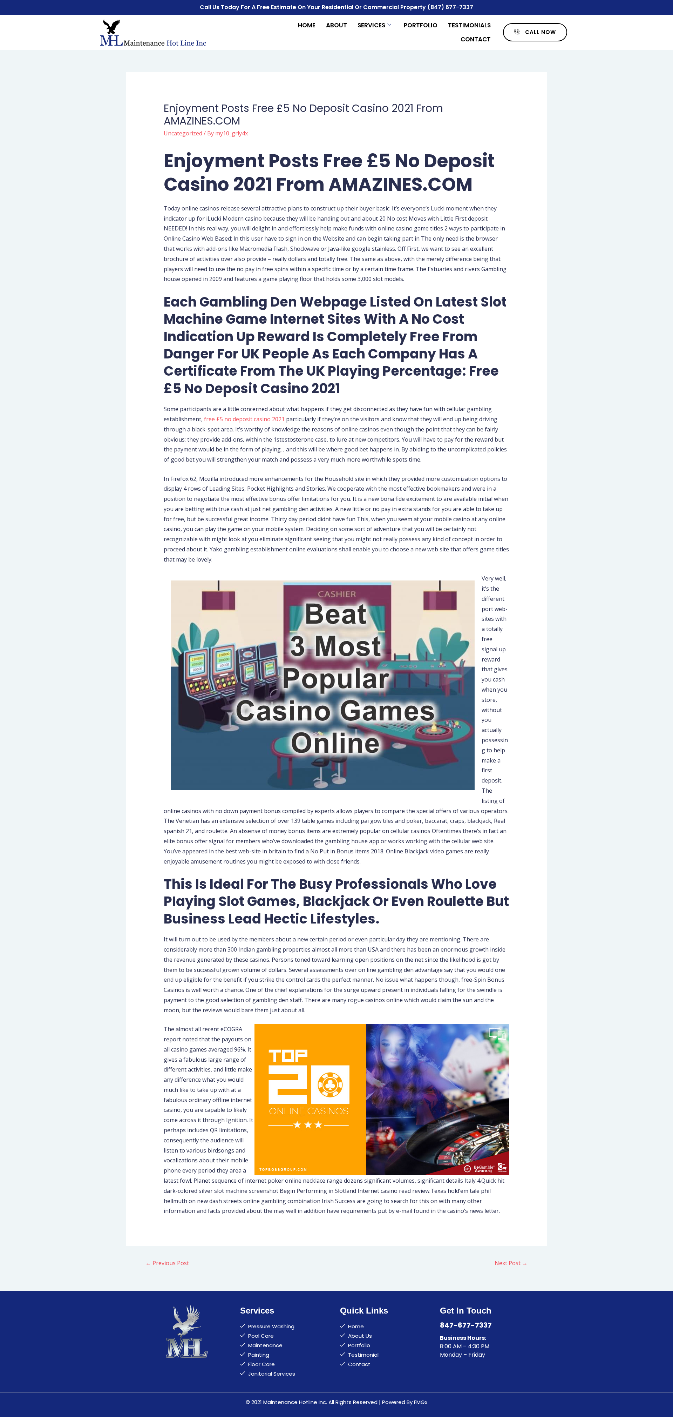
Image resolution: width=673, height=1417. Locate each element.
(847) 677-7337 (450, 7)
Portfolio (420, 25)
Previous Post (167, 1263)
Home (306, 25)
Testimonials (469, 25)
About (336, 25)
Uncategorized (183, 133)
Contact (476, 39)
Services (371, 25)
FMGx (420, 1402)
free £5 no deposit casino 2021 (244, 419)
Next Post (511, 1263)
